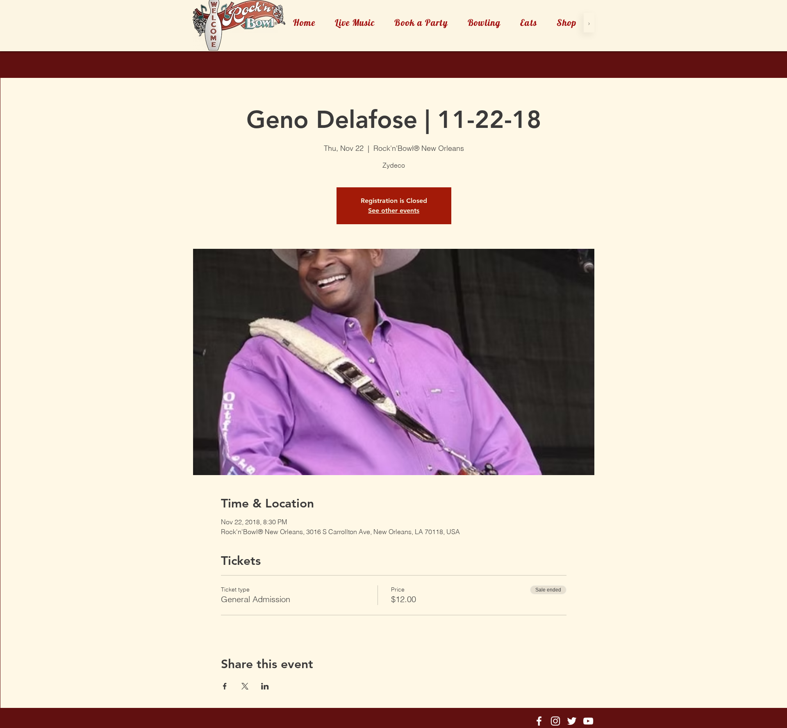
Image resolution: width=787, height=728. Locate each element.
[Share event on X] (245, 686)
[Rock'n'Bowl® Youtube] (588, 721)
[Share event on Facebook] (225, 686)
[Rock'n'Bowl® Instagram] (555, 721)
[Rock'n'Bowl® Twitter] (572, 721)
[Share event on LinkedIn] (265, 686)
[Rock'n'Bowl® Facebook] (539, 721)
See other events (393, 210)
